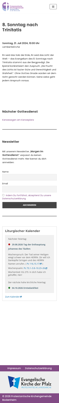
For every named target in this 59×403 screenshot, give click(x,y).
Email (5, 183)
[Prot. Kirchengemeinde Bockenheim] (12, 6)
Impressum (14, 368)
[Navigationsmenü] (53, 6)
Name (5, 171)
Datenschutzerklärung (38, 368)
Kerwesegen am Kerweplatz (18, 119)
